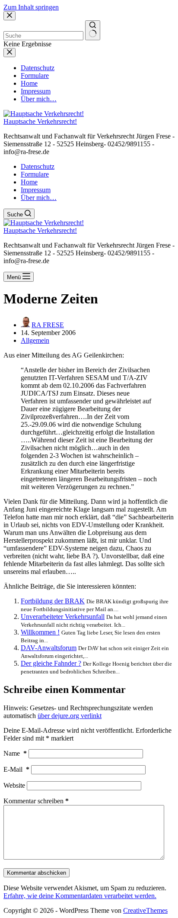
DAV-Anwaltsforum (48, 647)
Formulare (35, 174)
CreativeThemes (145, 910)
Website (14, 785)
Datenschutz (37, 166)
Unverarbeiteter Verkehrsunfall (63, 616)
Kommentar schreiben (36, 801)
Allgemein (35, 340)
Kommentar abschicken (36, 873)
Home (29, 182)
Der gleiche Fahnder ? (51, 663)
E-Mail (16, 769)
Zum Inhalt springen (31, 7)
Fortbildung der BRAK (53, 601)
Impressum (36, 189)
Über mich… (39, 197)
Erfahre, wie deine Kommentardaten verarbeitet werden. (79, 895)
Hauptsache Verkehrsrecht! (40, 121)
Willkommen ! (40, 632)
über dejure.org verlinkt (70, 715)
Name (15, 753)
